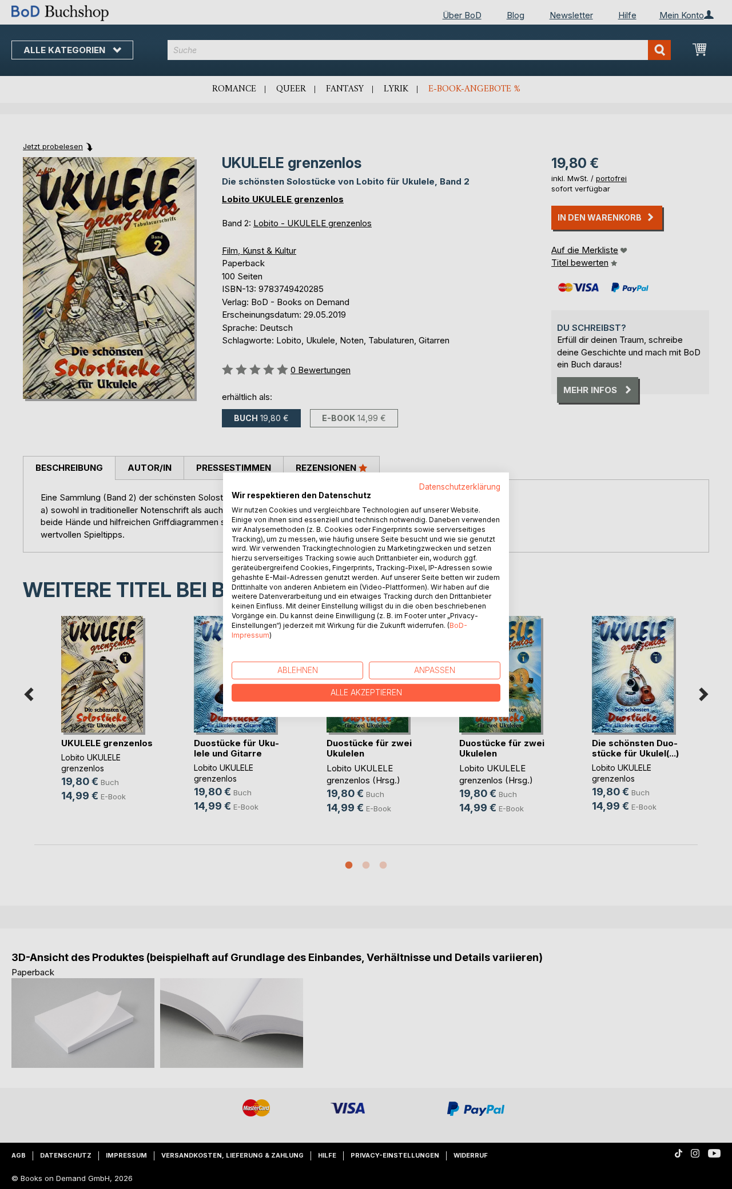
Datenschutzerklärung (459, 486)
